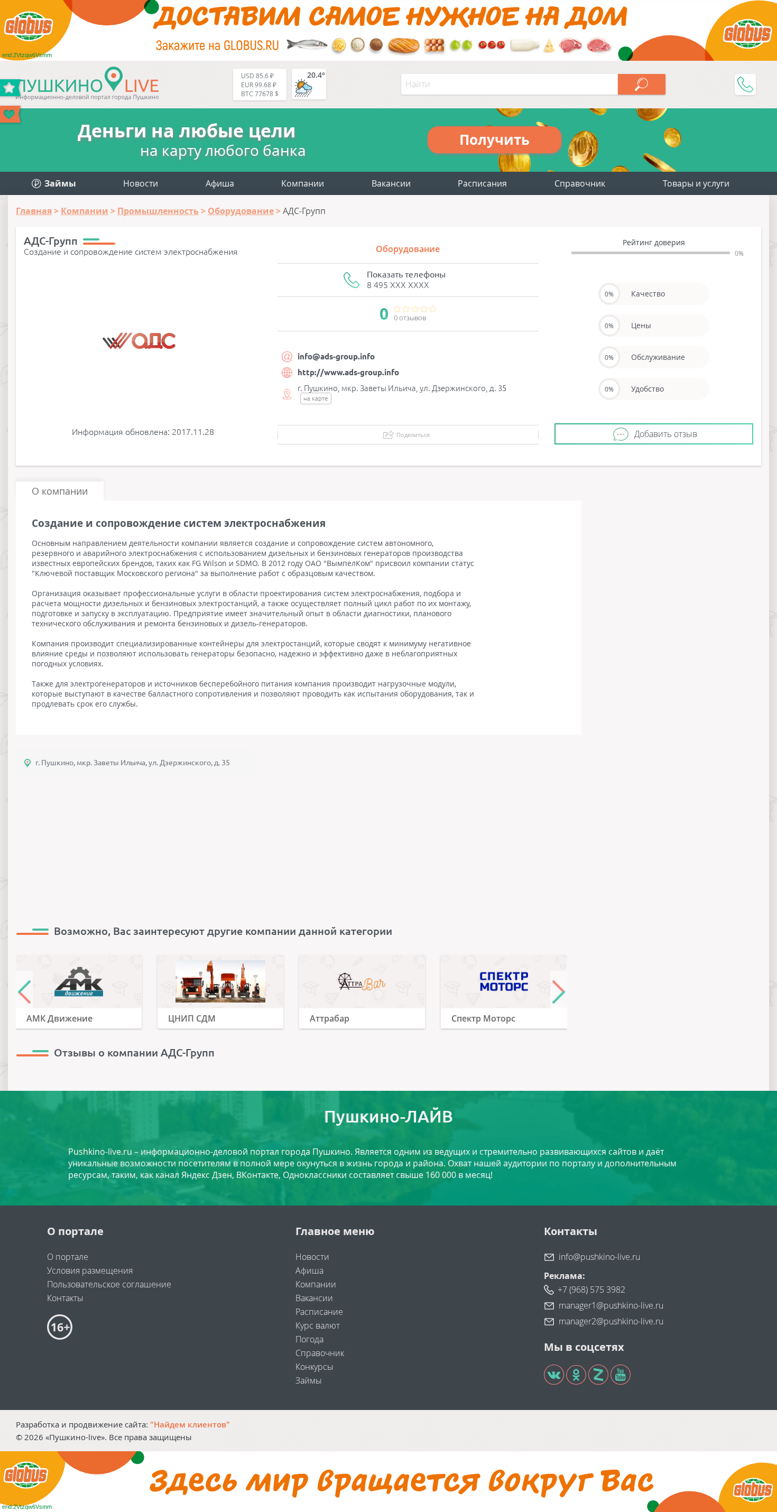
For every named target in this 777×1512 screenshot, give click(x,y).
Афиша (220, 183)
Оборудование (408, 249)
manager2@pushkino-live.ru (611, 1321)
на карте (315, 398)
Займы (308, 1380)
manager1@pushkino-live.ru (611, 1305)
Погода (309, 1339)
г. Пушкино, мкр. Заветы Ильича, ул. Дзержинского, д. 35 (132, 762)
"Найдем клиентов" (190, 1424)
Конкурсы (314, 1366)
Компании (302, 183)
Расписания (482, 183)
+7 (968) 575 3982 (591, 1289)
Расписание (319, 1312)
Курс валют (317, 1325)
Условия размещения (90, 1270)
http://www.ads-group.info (348, 372)
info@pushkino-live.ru (599, 1257)
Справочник (579, 183)
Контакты (65, 1298)
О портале (67, 1257)
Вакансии (391, 183)
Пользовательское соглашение (109, 1284)
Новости (140, 183)
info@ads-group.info (336, 356)
